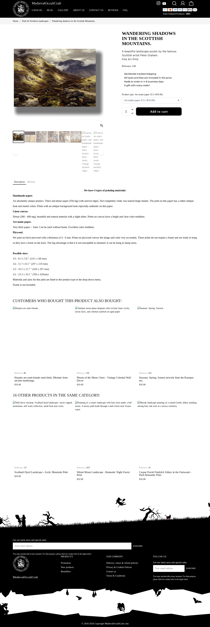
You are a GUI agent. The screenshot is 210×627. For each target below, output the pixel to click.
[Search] (174, 4)
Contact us (111, 571)
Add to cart (159, 111)
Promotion (66, 563)
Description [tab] (19, 182)
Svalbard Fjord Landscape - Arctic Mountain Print (41, 472)
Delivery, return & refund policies (122, 563)
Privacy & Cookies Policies (119, 567)
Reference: (18, 373)
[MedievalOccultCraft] (21, 8)
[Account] (182, 5)
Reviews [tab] (31, 182)
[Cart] (191, 5)
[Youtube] (164, 4)
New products (67, 567)
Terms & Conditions (115, 576)
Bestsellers (66, 571)
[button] (15, 347)
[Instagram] (159, 4)
